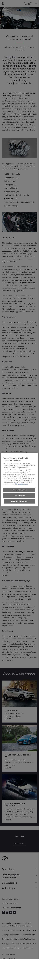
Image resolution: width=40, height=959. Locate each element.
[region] (19, 479)
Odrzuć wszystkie (19, 495)
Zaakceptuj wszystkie (19, 490)
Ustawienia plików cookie (19, 501)
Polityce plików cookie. (21, 484)
